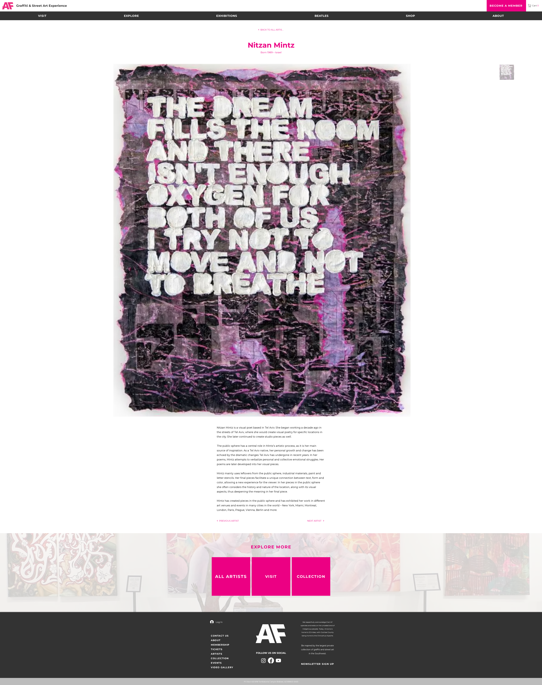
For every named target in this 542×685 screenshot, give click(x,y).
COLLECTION (220, 658)
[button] (534, 5)
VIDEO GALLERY (222, 667)
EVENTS (216, 663)
